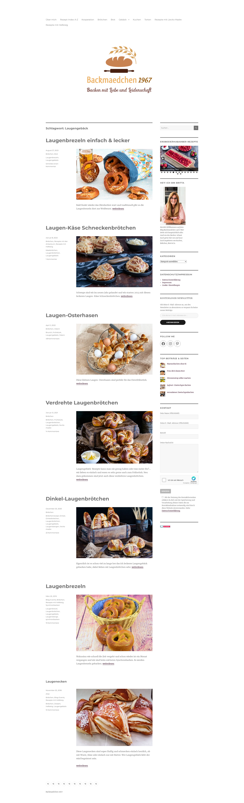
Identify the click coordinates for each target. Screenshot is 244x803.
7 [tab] (179, 172)
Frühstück (57, 332)
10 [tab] (188, 172)
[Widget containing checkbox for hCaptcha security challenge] (179, 480)
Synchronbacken (53, 605)
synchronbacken (53, 619)
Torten (147, 19)
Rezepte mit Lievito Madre (168, 19)
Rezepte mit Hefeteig (57, 25)
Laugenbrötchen (53, 253)
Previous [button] (163, 158)
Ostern (57, 329)
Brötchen (102, 19)
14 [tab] (177, 174)
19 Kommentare (52, 623)
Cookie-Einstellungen (171, 285)
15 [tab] (180, 174)
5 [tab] (173, 172)
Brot (113, 19)
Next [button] (195, 158)
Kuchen (137, 19)
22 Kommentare (52, 533)
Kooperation (88, 19)
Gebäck (123, 19)
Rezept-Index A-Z (69, 19)
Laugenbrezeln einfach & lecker (88, 140)
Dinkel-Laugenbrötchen (77, 499)
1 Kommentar (51, 259)
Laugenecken (56, 681)
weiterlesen (118, 208)
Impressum (167, 282)
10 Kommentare (52, 710)
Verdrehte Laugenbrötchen (82, 403)
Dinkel (62, 516)
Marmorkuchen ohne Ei (176, 364)
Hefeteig (49, 706)
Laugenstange (52, 617)
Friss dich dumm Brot (176, 371)
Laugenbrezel (51, 609)
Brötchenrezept (52, 516)
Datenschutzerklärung (171, 280)
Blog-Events (51, 600)
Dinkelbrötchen (52, 518)
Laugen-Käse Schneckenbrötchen (91, 228)
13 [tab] (196, 172)
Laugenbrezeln (52, 157)
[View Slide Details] (179, 158)
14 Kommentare (52, 431)
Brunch (49, 332)
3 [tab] (167, 172)
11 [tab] (191, 172)
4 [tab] (170, 172)
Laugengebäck (52, 160)
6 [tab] (176, 172)
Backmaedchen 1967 (54, 792)
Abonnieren (172, 322)
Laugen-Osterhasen (72, 315)
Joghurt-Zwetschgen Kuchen (179, 385)
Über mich (51, 19)
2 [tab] (164, 172)
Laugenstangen (52, 526)
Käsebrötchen (51, 250)
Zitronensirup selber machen (179, 378)
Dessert (57, 704)
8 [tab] (182, 172)
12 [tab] (194, 172)
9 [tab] (185, 172)
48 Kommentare (52, 339)
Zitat (48, 694)
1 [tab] (161, 172)
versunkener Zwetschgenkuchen (180, 392)
